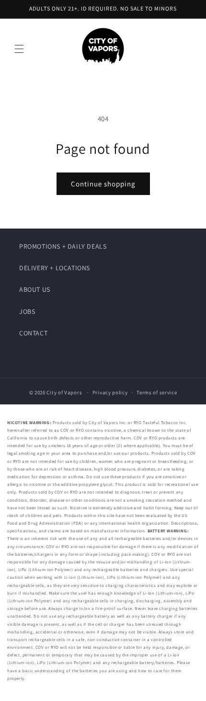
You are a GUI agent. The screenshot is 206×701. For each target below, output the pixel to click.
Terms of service (157, 392)
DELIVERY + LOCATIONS (54, 268)
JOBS (27, 311)
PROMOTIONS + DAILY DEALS (62, 246)
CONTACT (33, 333)
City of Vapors (64, 392)
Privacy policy (110, 392)
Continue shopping (103, 183)
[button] (19, 48)
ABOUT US (34, 289)
